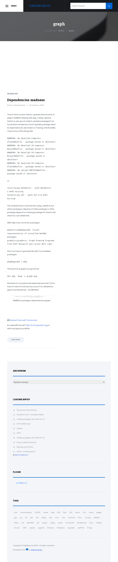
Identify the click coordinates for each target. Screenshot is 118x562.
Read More (16, 340)
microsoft (71, 518)
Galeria (20, 428)
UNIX (24, 528)
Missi (80, 518)
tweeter (99, 523)
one (22, 523)
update (32, 528)
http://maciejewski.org (36, 325)
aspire (45, 512)
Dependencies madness (26, 100)
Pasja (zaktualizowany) (26, 442)
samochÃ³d (69, 523)
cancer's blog (39, 6)
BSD (58, 512)
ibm (31, 518)
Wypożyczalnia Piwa (25, 447)
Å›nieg (89, 528)
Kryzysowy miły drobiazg (27, 410)
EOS (71, 512)
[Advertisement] (59, 63)
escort (77, 512)
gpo (15, 518)
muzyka (88, 518)
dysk (65, 512)
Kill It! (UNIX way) (23, 424)
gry (21, 518)
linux (57, 518)
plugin (52, 523)
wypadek (71, 528)
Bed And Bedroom (21, 455)
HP (26, 518)
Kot (37, 518)
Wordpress (61, 528)
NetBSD (96, 518)
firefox (91, 512)
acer (15, 512)
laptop (43, 518)
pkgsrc (44, 523)
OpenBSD (30, 523)
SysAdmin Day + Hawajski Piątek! (30, 414)
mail (63, 518)
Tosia (91, 523)
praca (60, 523)
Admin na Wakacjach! (26, 451)
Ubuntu (17, 528)
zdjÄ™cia (81, 528)
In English (12, 93)
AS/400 (37, 512)
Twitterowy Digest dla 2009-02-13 (30, 419)
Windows (50, 528)
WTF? (19, 433)
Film (84, 512)
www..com (21, 483)
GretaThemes (36, 550)
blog (52, 512)
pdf (38, 523)
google (98, 512)
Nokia (16, 523)
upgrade (41, 528)
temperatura (81, 523)
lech (50, 518)
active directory (26, 512)
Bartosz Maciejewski (16, 105)
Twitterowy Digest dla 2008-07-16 (30, 438)
